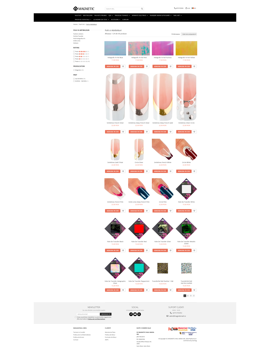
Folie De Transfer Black (115, 242)
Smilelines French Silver (115, 123)
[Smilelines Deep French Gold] (162, 97)
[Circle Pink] (162, 189)
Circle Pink (162, 202)
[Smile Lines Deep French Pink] (139, 189)
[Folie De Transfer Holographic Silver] (115, 268)
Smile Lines (76, 41)
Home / (76, 24)
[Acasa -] (83, 9)
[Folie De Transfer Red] (139, 228)
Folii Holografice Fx (79, 38)
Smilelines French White (162, 162)
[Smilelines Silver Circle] (186, 97)
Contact (75, 340)
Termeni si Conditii (79, 332)
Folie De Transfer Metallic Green (186, 243)
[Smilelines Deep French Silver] (139, 97)
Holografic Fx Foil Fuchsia (162, 57)
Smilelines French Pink (115, 202)
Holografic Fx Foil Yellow (186, 57)
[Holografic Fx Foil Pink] (139, 48)
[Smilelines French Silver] (115, 97)
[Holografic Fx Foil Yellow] (186, 48)
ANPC (107, 340)
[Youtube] (135, 314)
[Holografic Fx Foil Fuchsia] (162, 48)
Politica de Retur (110, 335)
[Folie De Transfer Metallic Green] (186, 228)
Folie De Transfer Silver (163, 242)
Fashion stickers (78, 34)
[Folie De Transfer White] (186, 189)
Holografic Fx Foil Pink (139, 57)
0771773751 (177, 313)
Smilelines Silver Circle (186, 123)
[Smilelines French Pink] (115, 189)
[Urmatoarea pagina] (193, 295)
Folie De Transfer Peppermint (139, 281)
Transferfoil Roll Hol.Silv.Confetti (186, 282)
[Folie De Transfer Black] (115, 228)
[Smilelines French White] (162, 149)
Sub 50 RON (79, 79)
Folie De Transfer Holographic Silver (115, 282)
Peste (77, 51)
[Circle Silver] (139, 149)
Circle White (186, 162)
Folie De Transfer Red (139, 242)
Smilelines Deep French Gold (163, 123)
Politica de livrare (78, 337)
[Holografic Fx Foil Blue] (115, 48)
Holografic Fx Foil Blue (115, 57)
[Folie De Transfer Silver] (162, 228)
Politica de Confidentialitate (96, 319)
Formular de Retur (110, 337)
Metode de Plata (110, 332)
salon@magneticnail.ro (177, 316)
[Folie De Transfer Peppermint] (139, 268)
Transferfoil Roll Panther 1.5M (162, 281)
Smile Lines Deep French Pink (139, 202)
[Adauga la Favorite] (123, 66)
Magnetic (78, 70)
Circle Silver (139, 162)
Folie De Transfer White (186, 202)
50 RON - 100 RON (80, 81)
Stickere (75, 43)
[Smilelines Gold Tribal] (115, 149)
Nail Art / (82, 24)
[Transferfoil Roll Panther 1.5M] (162, 268)
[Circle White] (186, 149)
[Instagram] (139, 314)
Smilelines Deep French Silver (138, 123)
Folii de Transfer (78, 36)
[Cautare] (142, 9)
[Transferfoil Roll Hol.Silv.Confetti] (186, 268)
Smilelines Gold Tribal (115, 162)
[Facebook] (131, 314)
